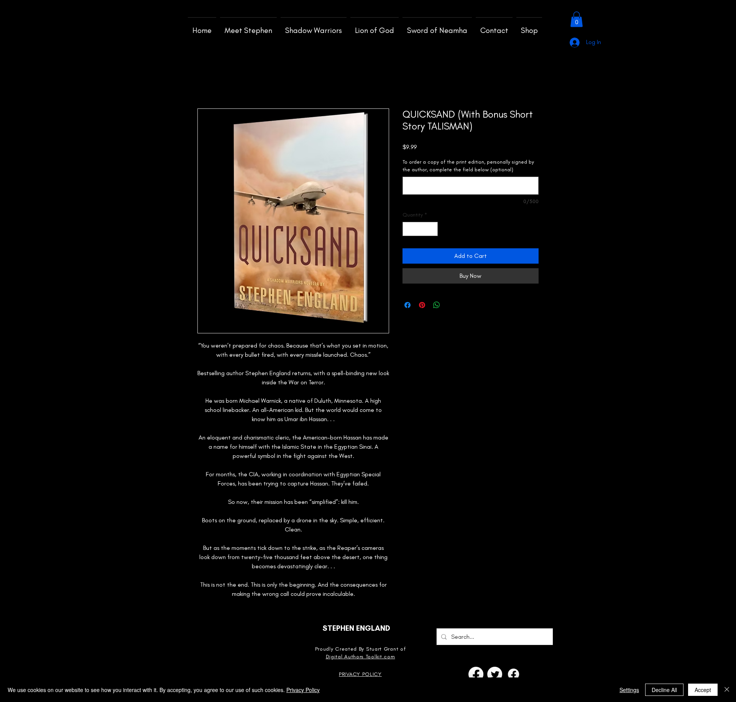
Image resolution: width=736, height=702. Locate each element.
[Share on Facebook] (407, 305)
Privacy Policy (303, 690)
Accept (703, 690)
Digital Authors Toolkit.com (360, 656)
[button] (576, 19)
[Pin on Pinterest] (422, 305)
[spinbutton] (420, 229)
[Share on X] (451, 305)
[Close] (726, 690)
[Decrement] (408, 229)
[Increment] (432, 229)
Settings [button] (629, 690)
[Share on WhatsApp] (436, 305)
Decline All (664, 690)
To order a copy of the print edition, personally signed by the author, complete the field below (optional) (468, 166)
